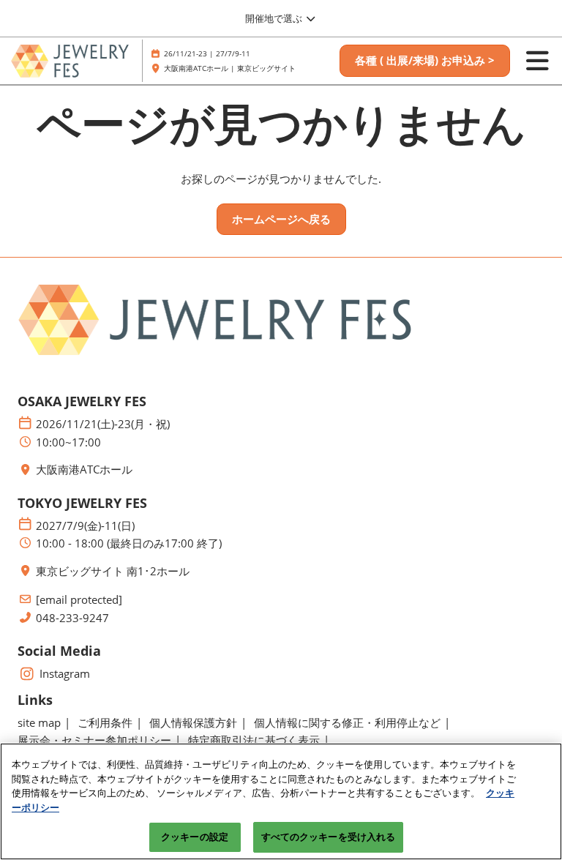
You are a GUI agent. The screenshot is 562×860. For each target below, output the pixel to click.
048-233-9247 (72, 618)
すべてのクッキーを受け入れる (328, 836)
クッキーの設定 (194, 836)
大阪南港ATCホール (84, 469)
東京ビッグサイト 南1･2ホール (113, 571)
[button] (425, 61)
